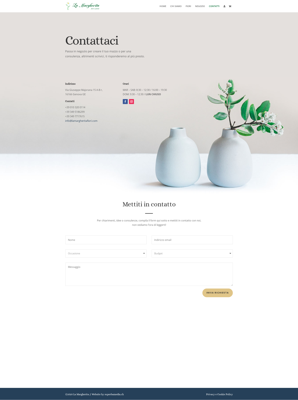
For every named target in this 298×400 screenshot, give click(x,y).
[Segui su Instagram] (131, 101)
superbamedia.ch (114, 394)
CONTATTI (214, 6)
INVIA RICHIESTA (217, 292)
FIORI (188, 6)
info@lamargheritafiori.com (81, 121)
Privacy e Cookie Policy (219, 394)
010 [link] (72, 107)
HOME (163, 6)
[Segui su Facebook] (125, 101)
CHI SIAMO (176, 6)
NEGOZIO (200, 6)
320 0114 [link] (79, 107)
